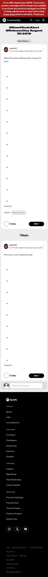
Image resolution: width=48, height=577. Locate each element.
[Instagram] (9, 529)
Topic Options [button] (23, 41)
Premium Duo (12, 502)
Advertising (11, 445)
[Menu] (43, 20)
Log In (37, 20)
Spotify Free (11, 519)
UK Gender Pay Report (13, 572)
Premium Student (14, 513)
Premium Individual (14, 497)
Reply (36, 224)
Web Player (11, 474)
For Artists (10, 434)
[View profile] (6, 49)
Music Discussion (19, 212)
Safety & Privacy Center (19, 548)
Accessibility (10, 560)
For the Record (12, 422)
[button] (43, 50)
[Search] (31, 20)
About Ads (22, 556)
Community (14, 20)
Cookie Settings (11, 556)
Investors (10, 451)
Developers (11, 440)
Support (10, 468)
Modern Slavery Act (12, 564)
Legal (8, 548)
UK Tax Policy (10, 568)
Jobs (8, 417)
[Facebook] (26, 529)
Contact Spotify (13, 485)
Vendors (10, 456)
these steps (9, 14)
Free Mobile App (13, 479)
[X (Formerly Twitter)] (17, 529)
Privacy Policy (10, 552)
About (9, 411)
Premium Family (13, 508)
